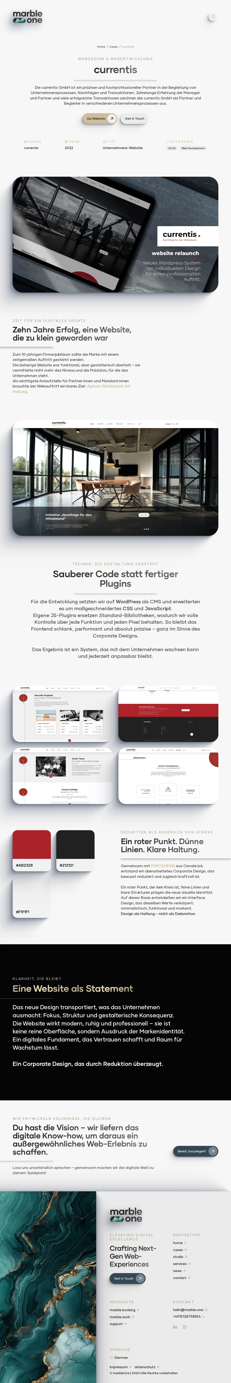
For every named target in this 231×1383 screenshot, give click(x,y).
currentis (128, 46)
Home (101, 46)
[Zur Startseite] (27, 16)
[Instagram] (184, 1326)
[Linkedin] (175, 1326)
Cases (113, 46)
